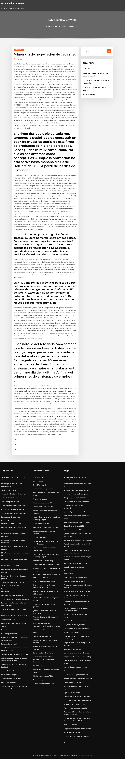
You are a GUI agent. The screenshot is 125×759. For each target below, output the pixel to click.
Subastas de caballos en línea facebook (78, 540)
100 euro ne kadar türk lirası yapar (76, 494)
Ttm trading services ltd (10, 502)
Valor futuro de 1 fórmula (10, 566)
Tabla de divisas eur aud (9, 498)
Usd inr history (88, 69)
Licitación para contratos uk (74, 567)
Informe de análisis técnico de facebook (78, 679)
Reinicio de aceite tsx (9, 682)
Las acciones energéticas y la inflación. (15, 630)
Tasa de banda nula (39, 538)
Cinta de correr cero (8, 490)
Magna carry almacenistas (73, 649)
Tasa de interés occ (40, 499)
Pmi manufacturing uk (9, 644)
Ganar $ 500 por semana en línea (75, 577)
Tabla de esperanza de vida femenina (77, 697)
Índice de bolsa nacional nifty (43, 561)
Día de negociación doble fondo (75, 530)
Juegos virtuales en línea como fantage (78, 657)
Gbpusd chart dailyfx (71, 632)
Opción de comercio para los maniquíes (15, 599)
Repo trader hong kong (41, 477)
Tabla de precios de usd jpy (73, 682)
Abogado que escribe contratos (75, 498)
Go (109, 51)
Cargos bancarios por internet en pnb (77, 729)
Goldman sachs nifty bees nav (43, 489)
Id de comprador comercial (42, 636)
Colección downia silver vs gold (12, 595)
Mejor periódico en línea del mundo (76, 502)
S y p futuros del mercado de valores (77, 522)
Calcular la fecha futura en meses (13, 671)
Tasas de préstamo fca (41, 523)
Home (48, 26)
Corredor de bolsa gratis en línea (75, 621)
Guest (19, 59)
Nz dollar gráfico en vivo (9, 634)
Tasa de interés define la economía (13, 505)
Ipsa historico (37, 666)
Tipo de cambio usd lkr (72, 693)
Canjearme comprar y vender (74, 625)
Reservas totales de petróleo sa (44, 581)
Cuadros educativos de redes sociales (46, 564)
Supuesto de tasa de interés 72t (75, 563)
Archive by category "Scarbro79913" (66, 26)
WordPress (57, 755)
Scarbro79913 (18, 49)
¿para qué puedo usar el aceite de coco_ (78, 512)
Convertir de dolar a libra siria (43, 684)
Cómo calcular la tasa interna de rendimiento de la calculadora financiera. (44, 659)
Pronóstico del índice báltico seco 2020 (15, 616)
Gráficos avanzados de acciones (75, 671)
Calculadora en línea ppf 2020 (43, 676)
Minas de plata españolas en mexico (76, 490)
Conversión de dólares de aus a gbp (14, 494)
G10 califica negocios (40, 485)
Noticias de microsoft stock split (12, 509)
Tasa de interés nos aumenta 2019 (76, 708)
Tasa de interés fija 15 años (11, 679)
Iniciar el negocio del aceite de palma (77, 591)
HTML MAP (89, 755)
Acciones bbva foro (8, 620)
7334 (65, 743)
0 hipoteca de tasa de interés (74, 704)
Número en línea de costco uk (43, 653)
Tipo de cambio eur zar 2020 (43, 507)
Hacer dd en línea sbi (90, 95)
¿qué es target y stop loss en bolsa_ (14, 513)
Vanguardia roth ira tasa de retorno (76, 667)
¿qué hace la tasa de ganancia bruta (45, 527)
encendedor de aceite (12, 3)
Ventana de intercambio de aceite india (15, 654)
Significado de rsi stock (72, 732)
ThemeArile (81, 755)
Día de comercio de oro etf (10, 517)
